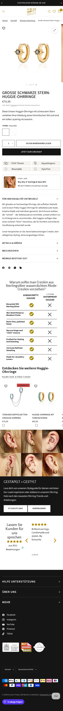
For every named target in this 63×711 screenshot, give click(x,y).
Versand (14, 105)
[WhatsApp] (15, 268)
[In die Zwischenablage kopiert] (21, 268)
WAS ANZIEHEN (10, 250)
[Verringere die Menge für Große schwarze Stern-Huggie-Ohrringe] (4, 143)
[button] (15, 508)
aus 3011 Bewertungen (13, 547)
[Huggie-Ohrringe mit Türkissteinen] (46, 396)
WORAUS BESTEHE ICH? (14, 258)
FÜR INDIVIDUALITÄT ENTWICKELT (20, 198)
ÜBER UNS (9, 592)
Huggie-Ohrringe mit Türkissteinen (43, 416)
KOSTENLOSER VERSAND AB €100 (31, 3)
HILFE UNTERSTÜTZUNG (19, 582)
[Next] (36, 84)
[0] (59, 11)
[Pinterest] (10, 268)
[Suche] (49, 11)
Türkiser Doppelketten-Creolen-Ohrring (15, 416)
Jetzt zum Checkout (31, 151)
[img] (14, 541)
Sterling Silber (12, 132)
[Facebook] (4, 268)
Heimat (5, 20)
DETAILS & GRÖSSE (12, 243)
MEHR (6, 602)
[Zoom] (54, 30)
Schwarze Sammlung (27, 20)
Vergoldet (5, 132)
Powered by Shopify (47, 694)
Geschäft (14, 20)
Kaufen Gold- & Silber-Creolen (16, 377)
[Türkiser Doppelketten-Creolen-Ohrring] (16, 396)
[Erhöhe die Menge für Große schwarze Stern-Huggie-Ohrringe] (12, 143)
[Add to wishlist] (4, 28)
